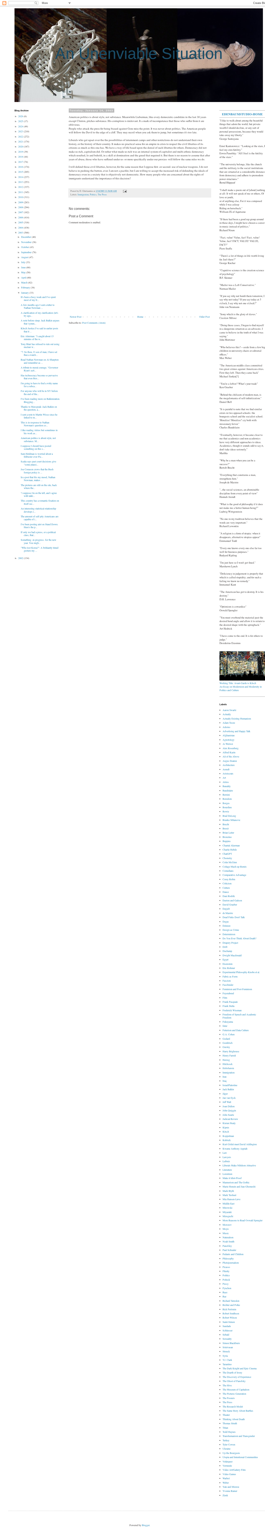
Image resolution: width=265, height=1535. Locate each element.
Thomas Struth (230, 1423)
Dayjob (226, 908)
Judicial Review (230, 1119)
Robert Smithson (231, 1313)
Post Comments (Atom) (94, 322)
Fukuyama (228, 1021)
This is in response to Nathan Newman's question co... (35, 424)
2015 (21, 171)
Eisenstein (227, 963)
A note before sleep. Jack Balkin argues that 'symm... (40, 322)
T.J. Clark (227, 1359)
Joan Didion (229, 1106)
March (24, 282)
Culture (226, 887)
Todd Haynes (229, 1431)
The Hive (227, 1385)
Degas (226, 921)
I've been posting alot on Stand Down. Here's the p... (39, 526)
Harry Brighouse (231, 1051)
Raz (224, 1296)
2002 (21, 558)
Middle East (228, 1203)
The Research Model (233, 1406)
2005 (21, 222)
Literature (227, 1169)
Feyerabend (228, 993)
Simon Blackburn (231, 1343)
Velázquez (227, 1461)
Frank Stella (228, 1006)
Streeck (226, 1351)
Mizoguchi (228, 1216)
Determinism (229, 934)
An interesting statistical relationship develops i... (38, 510)
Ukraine (226, 1448)
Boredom (227, 798)
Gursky (226, 1047)
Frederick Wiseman (232, 1010)
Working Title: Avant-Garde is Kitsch (237, 683)
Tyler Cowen (229, 1444)
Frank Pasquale (230, 1001)
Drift (225, 946)
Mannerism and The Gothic (236, 1182)
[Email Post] (124, 191)
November (26, 242)
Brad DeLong (229, 815)
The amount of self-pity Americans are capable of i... (39, 518)
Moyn (226, 1228)
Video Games (229, 1474)
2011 (21, 192)
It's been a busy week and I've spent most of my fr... (38, 298)
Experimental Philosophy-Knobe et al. (241, 972)
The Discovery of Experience (237, 1376)
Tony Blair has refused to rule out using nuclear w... (40, 345)
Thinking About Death (234, 1419)
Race (225, 1292)
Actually (227, 714)
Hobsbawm (228, 1068)
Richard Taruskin (231, 1300)
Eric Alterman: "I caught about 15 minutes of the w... (37, 337)
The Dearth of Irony (232, 1372)
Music (226, 1233)
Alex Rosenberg (230, 748)
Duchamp (227, 951)
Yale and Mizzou (231, 1486)
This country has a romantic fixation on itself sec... (40, 502)
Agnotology (228, 739)
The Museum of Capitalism (236, 1389)
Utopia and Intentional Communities (240, 1457)
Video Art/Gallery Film (234, 1469)
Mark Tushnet (229, 1195)
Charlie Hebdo (230, 849)
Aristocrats (228, 773)
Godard (226, 1038)
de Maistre (228, 913)
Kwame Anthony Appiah (235, 1148)
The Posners (229, 1398)
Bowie (226, 811)
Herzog (226, 1059)
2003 (21, 232)
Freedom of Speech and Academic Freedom (239, 1016)
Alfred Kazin (229, 752)
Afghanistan (229, 735)
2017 (21, 161)
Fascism (227, 980)
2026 (21, 116)
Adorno (226, 727)
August (25, 257)
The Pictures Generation (234, 1393)
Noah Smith (228, 1241)
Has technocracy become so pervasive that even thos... (39, 377)
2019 (21, 151)
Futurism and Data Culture (236, 1030)
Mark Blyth (228, 1190)
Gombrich (227, 1042)
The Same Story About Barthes (238, 1410)
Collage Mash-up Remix (235, 866)
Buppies (227, 841)
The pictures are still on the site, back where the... (39, 486)
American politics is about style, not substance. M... (38, 439)
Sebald (226, 1334)
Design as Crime (231, 929)
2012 (21, 186)
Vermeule (227, 1465)
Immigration (83, 194)
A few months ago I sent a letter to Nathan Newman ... (37, 306)
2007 (21, 212)
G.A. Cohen (229, 1034)
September (26, 252)
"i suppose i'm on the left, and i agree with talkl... (39, 494)
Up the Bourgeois (231, 1453)
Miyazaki (227, 1212)
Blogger (145, 1525)
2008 (21, 207)
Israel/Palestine (230, 1085)
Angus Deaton (230, 760)
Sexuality (227, 1338)
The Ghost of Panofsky (234, 1381)
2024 (21, 126)
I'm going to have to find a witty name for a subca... (39, 385)
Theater (226, 1414)
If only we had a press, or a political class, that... (38, 533)
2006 (21, 217)
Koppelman (228, 1136)
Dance (226, 891)
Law (225, 1152)
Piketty (226, 1271)
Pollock (226, 1279)
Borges (226, 803)
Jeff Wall (227, 1102)
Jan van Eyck (229, 1097)
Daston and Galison (232, 900)
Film (225, 997)
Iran (224, 1076)
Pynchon (227, 1288)
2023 (21, 131)
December (26, 236)
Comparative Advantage (234, 874)
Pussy (226, 1283)
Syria (225, 1355)
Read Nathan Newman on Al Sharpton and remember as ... (40, 361)
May (23, 272)
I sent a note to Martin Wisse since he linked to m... (39, 416)
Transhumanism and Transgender (239, 1436)
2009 (21, 202)
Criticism (227, 883)
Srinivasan (228, 1347)
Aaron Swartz (229, 710)
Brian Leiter (228, 832)
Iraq (224, 1080)
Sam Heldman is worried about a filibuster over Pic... (37, 455)
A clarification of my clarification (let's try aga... (39, 314)
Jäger (225, 1093)
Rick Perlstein (229, 1309)
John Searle (228, 1114)
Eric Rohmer (229, 968)
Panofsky (227, 1245)
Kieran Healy (229, 1123)
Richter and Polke (231, 1305)
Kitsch (226, 1131)
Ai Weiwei (228, 743)
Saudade (227, 1326)
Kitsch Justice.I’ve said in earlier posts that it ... (39, 330)
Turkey (226, 1440)
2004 (21, 227)
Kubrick (227, 1140)
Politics (93, 194)
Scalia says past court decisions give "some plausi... (38, 463)
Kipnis (226, 1127)
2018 (21, 156)
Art (224, 777)
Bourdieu (227, 807)
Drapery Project (230, 942)
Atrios (226, 782)
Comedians (228, 870)
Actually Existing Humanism (237, 718)
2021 (21, 141)
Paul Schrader (229, 1250)
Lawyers (227, 1157)
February (26, 287)
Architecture (229, 765)
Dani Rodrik (229, 896)
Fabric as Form (230, 976)
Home (140, 316)
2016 (21, 166)
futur (225, 1025)
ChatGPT (227, 853)
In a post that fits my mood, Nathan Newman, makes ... (38, 478)
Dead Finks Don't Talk (234, 917)
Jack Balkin (228, 1089)
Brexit (226, 828)
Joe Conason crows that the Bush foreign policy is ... (37, 471)
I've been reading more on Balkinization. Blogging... (40, 400)
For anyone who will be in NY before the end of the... (39, 392)
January (25, 292)
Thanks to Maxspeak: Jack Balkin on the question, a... (39, 408)
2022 (21, 136)
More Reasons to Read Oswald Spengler (243, 1220)
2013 (21, 182)
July (23, 262)
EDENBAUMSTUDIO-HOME (242, 114)
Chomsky (227, 858)
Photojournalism (231, 1262)
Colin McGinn (230, 862)
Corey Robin (229, 879)
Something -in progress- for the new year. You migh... (38, 541)
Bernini (226, 794)
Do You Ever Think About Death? (239, 938)
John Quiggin (229, 1110)
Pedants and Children (233, 1254)
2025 (21, 121)
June (23, 267)
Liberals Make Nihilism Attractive (239, 1165)
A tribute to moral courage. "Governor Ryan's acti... (39, 369)
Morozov (227, 1224)
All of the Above (231, 756)
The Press (102, 194)
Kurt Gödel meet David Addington (240, 1144)
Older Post (204, 316)
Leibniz (226, 1161)
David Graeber (230, 904)
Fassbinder (228, 984)
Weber (226, 1482)
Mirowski (227, 1207)
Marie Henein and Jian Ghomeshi (239, 1186)
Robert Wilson (230, 1317)
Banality (227, 786)
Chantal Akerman (231, 845)
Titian (225, 1427)
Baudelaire (228, 790)
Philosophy (228, 1258)
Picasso (226, 1267)
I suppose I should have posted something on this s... (36, 447)
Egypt (225, 959)
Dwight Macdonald (232, 955)
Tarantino (227, 1364)
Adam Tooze (229, 722)
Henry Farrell (229, 1055)
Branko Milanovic (231, 820)
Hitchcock (227, 1064)
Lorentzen (227, 1173)
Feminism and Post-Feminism (237, 989)
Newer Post (75, 316)
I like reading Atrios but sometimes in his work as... (39, 431)
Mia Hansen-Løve (231, 1199)
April (24, 277)
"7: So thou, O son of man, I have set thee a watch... (39, 353)
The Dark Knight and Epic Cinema (240, 1368)
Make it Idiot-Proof (232, 1178)
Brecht (226, 824)
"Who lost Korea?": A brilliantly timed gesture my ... (39, 549)
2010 (21, 197)
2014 (21, 177)
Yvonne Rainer (230, 1490)
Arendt (226, 769)
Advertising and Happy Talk (236, 731)
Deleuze (226, 925)
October (25, 247)
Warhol (226, 1478)
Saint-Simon (229, 1322)
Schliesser (227, 1330)
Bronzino (227, 837)
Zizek (225, 1495)
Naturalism (228, 1237)
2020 (21, 146)
